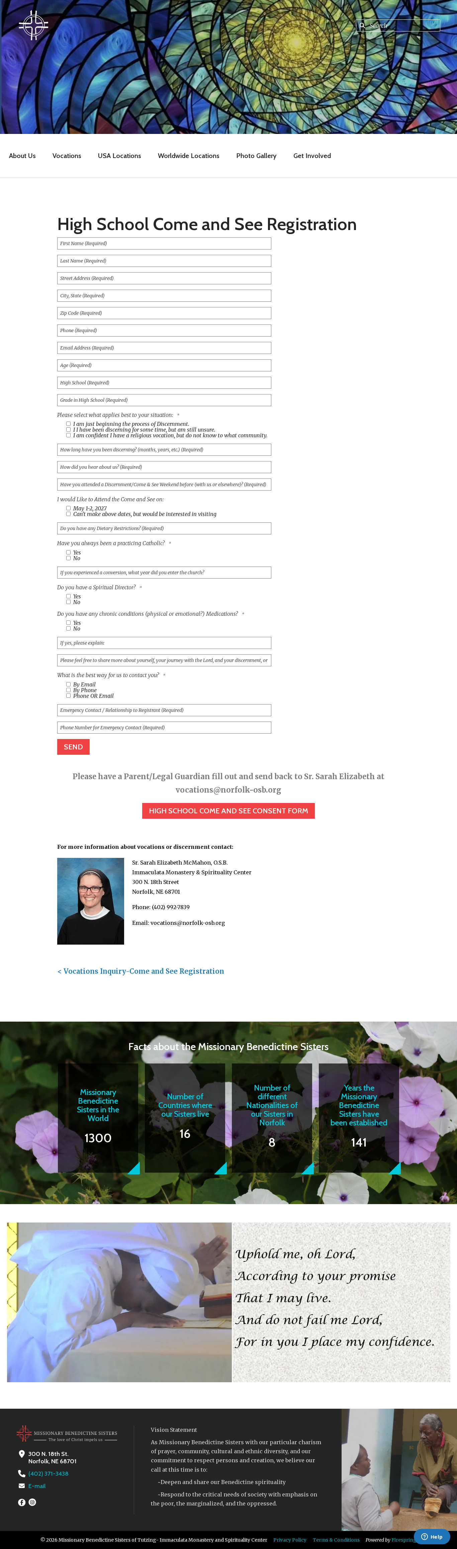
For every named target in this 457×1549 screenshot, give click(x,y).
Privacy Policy (289, 1540)
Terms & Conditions (336, 1540)
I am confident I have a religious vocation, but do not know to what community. (170, 435)
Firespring (404, 1540)
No (76, 558)
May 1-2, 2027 (89, 508)
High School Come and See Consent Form (228, 810)
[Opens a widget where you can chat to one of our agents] (432, 1537)
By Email (84, 684)
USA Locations (119, 156)
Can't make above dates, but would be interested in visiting (144, 514)
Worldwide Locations (188, 156)
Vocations (67, 156)
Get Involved (312, 156)
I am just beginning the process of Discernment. (130, 424)
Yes (76, 552)
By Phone (84, 690)
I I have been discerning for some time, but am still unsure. (143, 429)
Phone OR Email (93, 695)
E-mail (37, 1486)
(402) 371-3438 (48, 1473)
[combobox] (398, 25)
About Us (22, 156)
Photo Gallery (256, 156)
